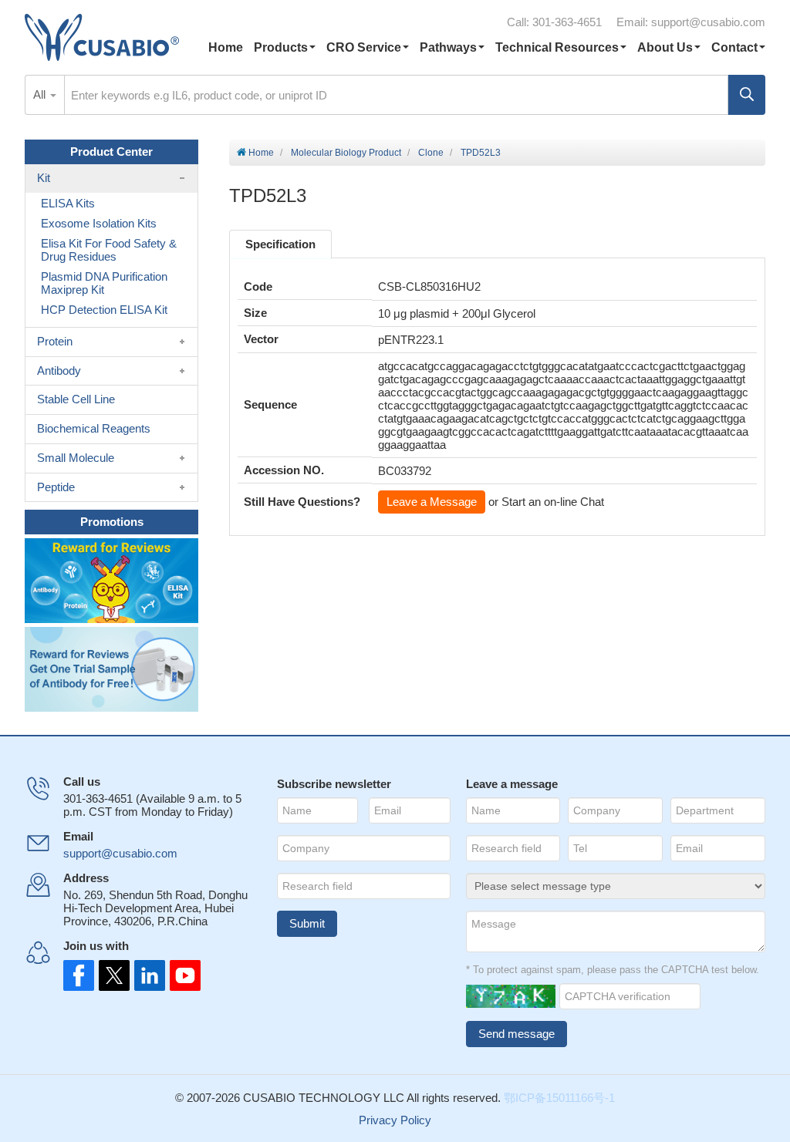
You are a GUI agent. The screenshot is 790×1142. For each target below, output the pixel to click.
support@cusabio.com (708, 22)
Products (281, 47)
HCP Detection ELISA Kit (104, 309)
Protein (55, 341)
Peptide (56, 487)
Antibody (59, 370)
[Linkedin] (146, 975)
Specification (280, 244)
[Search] (746, 95)
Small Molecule (75, 457)
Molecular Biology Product (346, 152)
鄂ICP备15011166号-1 (559, 1097)
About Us (665, 47)
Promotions (111, 521)
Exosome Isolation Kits (99, 223)
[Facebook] (78, 975)
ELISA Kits (68, 203)
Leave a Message (432, 501)
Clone (431, 152)
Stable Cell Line (76, 399)
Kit (43, 177)
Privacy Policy (395, 1120)
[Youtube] (180, 975)
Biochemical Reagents (93, 428)
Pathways (448, 47)
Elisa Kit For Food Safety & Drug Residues (109, 250)
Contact (734, 47)
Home (225, 47)
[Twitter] (112, 975)
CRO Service (363, 47)
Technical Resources (557, 47)
